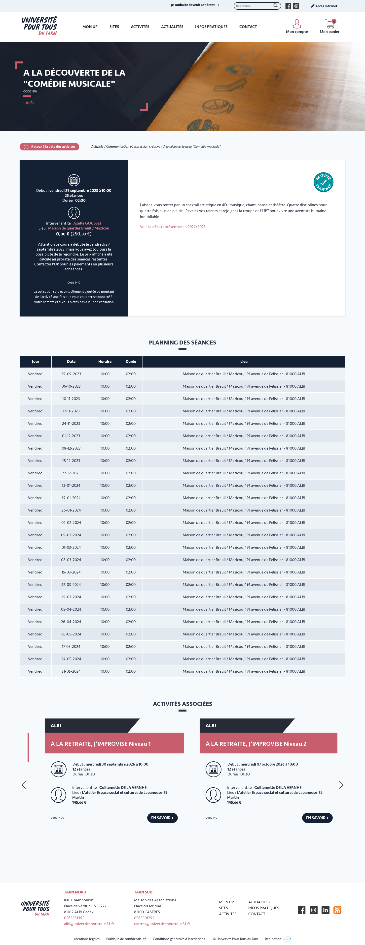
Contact (248, 26)
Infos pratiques (211, 26)
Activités (140, 26)
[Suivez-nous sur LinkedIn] (325, 910)
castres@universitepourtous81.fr (162, 923)
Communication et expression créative (133, 146)
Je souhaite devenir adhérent (193, 5)
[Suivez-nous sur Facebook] (302, 910)
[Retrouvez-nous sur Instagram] (296, 6)
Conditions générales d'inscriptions (179, 939)
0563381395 (74, 918)
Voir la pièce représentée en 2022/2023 (173, 226)
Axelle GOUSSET (87, 223)
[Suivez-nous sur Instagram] (314, 910)
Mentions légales (87, 939)
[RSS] (337, 910)
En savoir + (153, 817)
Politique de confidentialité (126, 939)
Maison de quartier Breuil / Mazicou (78, 228)
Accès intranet (326, 6)
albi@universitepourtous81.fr (89, 923)
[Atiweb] (286, 939)
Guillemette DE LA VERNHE (113, 787)
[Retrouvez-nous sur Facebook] (288, 6)
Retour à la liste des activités (53, 146)
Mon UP (90, 26)
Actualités (172, 26)
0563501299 (144, 918)
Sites (114, 26)
